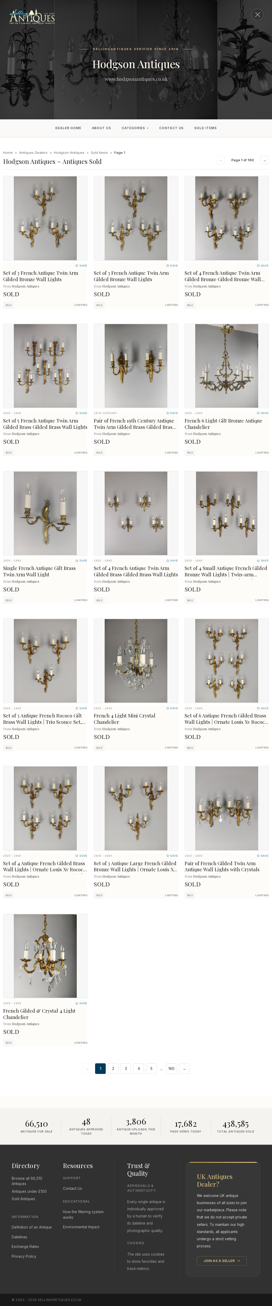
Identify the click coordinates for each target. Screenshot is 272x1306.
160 (171, 1068)
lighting (81, 305)
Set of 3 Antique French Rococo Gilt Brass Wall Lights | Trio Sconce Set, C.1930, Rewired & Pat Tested (42, 722)
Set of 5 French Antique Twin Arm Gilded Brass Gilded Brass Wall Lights (45, 423)
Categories (133, 128)
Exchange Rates (25, 1246)
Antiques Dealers (33, 152)
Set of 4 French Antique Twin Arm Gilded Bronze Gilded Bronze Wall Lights (223, 279)
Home (8, 152)
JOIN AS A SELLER (219, 1261)
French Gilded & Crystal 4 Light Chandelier (39, 1013)
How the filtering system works (83, 1214)
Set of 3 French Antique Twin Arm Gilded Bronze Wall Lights (40, 275)
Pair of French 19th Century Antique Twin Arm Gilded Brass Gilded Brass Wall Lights (134, 427)
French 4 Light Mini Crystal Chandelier (124, 718)
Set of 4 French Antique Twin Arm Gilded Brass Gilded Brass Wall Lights (136, 571)
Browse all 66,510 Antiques (27, 1181)
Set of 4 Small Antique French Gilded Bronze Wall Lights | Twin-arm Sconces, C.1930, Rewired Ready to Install (226, 577)
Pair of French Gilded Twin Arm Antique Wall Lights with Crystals (222, 866)
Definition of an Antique (32, 1227)
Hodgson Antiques (69, 152)
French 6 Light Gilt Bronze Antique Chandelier (223, 423)
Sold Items (205, 128)
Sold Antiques (23, 1199)
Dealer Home (68, 128)
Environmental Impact (81, 1227)
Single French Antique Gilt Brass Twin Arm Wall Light (39, 571)
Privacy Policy (24, 1256)
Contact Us (171, 128)
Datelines (19, 1237)
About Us (101, 128)
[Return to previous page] (258, 14)
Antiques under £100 (29, 1191)
